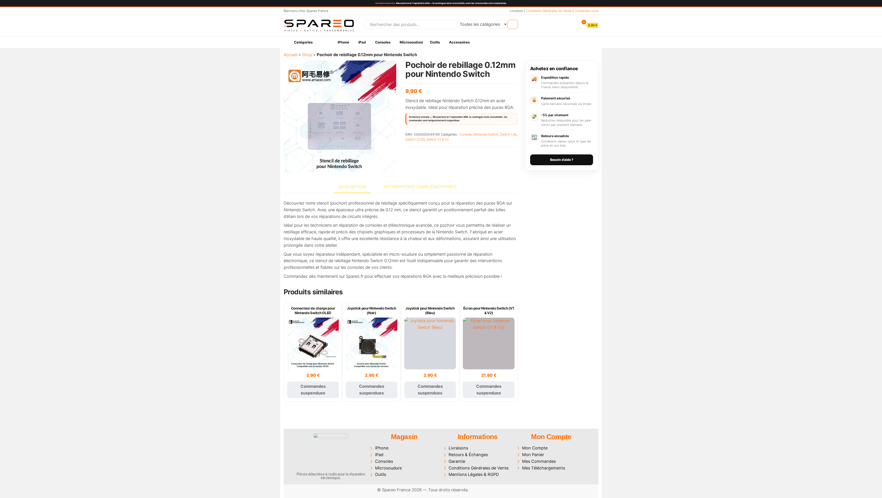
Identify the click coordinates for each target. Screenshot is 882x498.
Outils (435, 42)
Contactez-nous (586, 11)
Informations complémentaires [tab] (419, 186)
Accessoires (459, 42)
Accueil (290, 54)
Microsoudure (411, 42)
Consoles (382, 42)
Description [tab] (352, 186)
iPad (362, 42)
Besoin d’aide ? (561, 160)
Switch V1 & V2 (438, 139)
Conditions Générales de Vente (549, 11)
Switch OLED (415, 139)
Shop (307, 54)
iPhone (343, 42)
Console (466, 134)
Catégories (303, 42)
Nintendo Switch (485, 134)
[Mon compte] (573, 25)
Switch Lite (508, 134)
